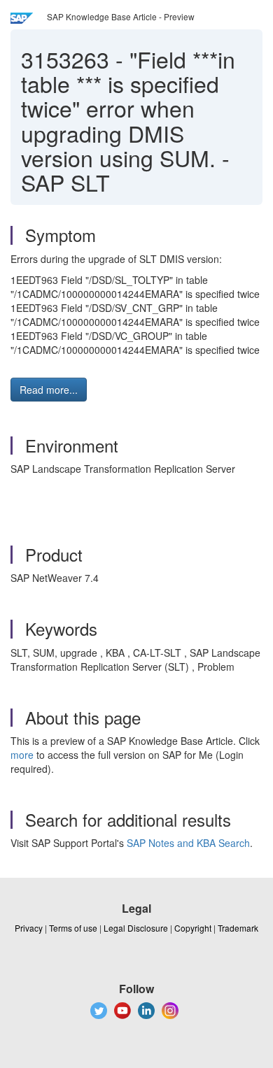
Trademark (238, 928)
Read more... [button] (49, 390)
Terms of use (73, 928)
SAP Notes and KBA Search (188, 843)
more (22, 755)
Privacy (29, 928)
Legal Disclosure (136, 928)
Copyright (192, 928)
